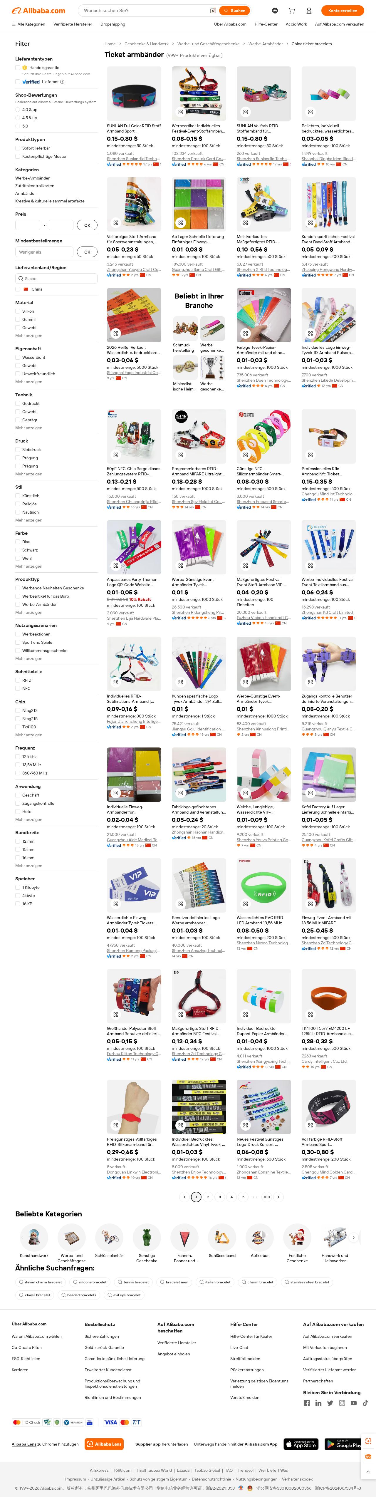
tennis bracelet (136, 1282)
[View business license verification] (241, 1488)
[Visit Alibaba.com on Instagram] (341, 1403)
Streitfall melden (245, 1358)
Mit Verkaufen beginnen (325, 1347)
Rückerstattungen (247, 1369)
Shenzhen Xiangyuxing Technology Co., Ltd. (264, 1061)
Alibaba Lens (24, 1444)
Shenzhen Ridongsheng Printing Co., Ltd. (199, 612)
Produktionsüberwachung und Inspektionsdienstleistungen (112, 1384)
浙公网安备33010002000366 (283, 1488)
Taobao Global (207, 1470)
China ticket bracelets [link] (312, 43)
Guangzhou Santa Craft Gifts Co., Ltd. (199, 269)
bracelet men (177, 1282)
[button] (213, 10)
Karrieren (20, 1369)
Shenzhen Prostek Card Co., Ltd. (199, 158)
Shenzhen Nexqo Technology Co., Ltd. (264, 943)
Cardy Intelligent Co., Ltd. (325, 1061)
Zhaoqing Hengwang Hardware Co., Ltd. (329, 269)
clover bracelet (37, 1295)
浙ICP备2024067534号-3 (338, 1488)
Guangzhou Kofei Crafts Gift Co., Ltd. (329, 839)
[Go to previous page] (184, 1197)
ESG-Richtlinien (26, 1358)
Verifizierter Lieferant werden (330, 1369)
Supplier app (148, 1444)
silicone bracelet (93, 1282)
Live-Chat (239, 1347)
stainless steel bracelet (310, 1282)
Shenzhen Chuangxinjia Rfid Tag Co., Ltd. (134, 501)
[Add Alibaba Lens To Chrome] (104, 1444)
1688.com (123, 1470)
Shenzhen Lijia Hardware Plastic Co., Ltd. (134, 618)
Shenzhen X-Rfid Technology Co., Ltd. (264, 269)
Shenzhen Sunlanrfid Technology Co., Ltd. (134, 158)
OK (87, 225)
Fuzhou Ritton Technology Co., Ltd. (134, 1053)
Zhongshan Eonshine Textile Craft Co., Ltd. (264, 1172)
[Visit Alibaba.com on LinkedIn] (318, 1403)
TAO (229, 1470)
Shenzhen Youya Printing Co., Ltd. (264, 839)
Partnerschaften (318, 1381)
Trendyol (246, 1470)
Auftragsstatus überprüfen (327, 1358)
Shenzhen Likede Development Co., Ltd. (329, 380)
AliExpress (99, 1470)
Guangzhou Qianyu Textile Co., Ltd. (329, 729)
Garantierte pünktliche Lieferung (115, 1358)
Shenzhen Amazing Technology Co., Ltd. (199, 950)
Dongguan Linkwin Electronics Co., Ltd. (134, 1172)
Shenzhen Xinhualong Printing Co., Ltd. (264, 729)
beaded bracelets (81, 1295)
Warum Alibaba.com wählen (37, 1336)
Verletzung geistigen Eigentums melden (259, 1384)
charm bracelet (260, 1282)
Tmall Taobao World (154, 1470)
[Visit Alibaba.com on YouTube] (353, 1403)
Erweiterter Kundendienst (108, 1369)
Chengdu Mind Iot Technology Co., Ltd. (329, 494)
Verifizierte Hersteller (176, 1342)
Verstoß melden (244, 1397)
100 (267, 1197)
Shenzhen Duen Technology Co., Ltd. (264, 380)
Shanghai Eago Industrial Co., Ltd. (134, 372)
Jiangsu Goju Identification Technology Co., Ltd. (199, 729)
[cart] (292, 11)
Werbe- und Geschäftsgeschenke (208, 43)
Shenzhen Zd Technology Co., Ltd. (329, 943)
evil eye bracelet (127, 1295)
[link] (368, 1441)
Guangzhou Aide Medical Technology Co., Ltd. (134, 839)
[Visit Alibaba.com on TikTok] (365, 1403)
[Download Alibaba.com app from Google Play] (344, 1444)
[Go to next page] (278, 1197)
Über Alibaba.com (29, 1324)
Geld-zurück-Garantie (104, 1347)
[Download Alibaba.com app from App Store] (301, 1444)
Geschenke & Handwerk (147, 43)
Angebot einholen (173, 1354)
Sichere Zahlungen (102, 1336)
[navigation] (56, 621)
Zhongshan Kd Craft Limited (327, 612)
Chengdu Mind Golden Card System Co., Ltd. (329, 1172)
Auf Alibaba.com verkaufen (327, 1336)
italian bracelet (218, 1282)
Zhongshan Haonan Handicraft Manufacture (199, 832)
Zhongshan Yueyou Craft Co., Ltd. (134, 269)
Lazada (183, 1470)
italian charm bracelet (43, 1282)
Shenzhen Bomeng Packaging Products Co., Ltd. (134, 950)
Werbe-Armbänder (266, 43)
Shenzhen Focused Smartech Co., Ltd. (264, 501)
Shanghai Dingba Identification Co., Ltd (329, 158)
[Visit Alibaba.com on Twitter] (330, 1403)
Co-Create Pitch (27, 1347)
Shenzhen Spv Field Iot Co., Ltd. (199, 501)
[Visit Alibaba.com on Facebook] (306, 1403)
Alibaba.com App (261, 1444)
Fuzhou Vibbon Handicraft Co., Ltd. (264, 617)
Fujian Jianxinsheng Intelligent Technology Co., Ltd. (134, 721)
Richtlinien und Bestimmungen (113, 1397)
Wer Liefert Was (273, 1470)
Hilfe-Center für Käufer (251, 1336)
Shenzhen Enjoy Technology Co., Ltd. (199, 1172)
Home (110, 43)
